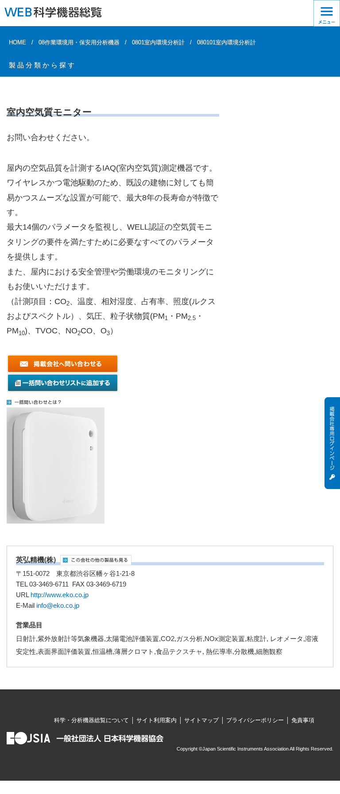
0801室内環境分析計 (158, 42)
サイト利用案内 (156, 720)
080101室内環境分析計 (226, 42)
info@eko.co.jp (57, 605)
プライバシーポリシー (255, 720)
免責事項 (302, 720)
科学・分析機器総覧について (91, 720)
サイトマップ (201, 720)
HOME (17, 42)
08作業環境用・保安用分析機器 (79, 42)
